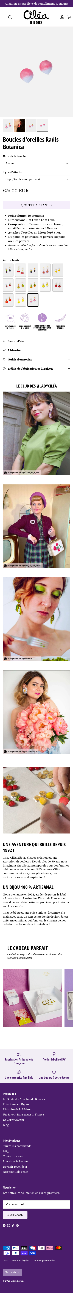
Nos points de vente (15, 1171)
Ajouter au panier (36, 205)
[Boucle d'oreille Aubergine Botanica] (8, 270)
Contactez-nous (13, 1156)
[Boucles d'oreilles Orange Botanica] (8, 300)
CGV (5, 1260)
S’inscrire (15, 1214)
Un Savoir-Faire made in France (23, 1114)
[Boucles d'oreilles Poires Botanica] (20, 300)
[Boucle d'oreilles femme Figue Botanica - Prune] (45, 270)
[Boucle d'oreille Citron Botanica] (57, 270)
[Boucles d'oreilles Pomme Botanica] (57, 285)
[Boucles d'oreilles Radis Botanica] (33, 300)
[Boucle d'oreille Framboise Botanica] (33, 270)
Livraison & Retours (15, 1161)
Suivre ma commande (17, 1146)
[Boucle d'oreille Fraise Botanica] (8, 285)
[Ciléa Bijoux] (36, 17)
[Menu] (4, 17)
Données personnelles (44, 1260)
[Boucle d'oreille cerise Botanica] (20, 270)
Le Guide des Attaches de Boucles (24, 1099)
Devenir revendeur (15, 1166)
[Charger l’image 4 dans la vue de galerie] (36, 72)
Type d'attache (12, 172)
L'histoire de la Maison (17, 1109)
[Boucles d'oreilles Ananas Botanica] (33, 285)
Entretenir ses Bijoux (16, 1104)
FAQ (6, 1151)
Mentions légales (20, 1260)
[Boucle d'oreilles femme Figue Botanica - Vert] (20, 285)
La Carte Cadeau (13, 1119)
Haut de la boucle (14, 156)
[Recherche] (12, 17)
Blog (6, 1125)
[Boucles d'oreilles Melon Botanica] (45, 285)
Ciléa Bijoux (17, 1281)
